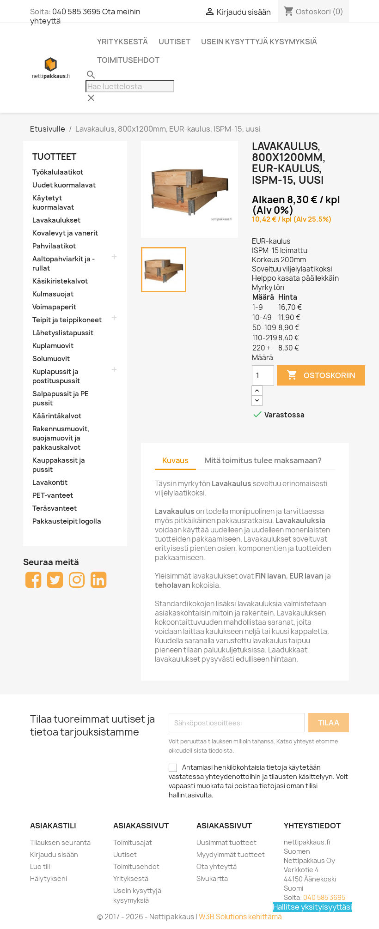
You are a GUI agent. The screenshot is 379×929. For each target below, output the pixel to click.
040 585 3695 (76, 11)
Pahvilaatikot (54, 246)
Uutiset (174, 41)
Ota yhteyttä (216, 866)
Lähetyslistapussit (62, 333)
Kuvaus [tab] (175, 460)
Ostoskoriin (321, 374)
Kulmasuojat (52, 294)
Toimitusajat (132, 842)
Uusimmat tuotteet (226, 842)
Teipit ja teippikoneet (67, 320)
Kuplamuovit (52, 345)
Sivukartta (212, 878)
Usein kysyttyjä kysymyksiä (259, 41)
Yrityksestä (122, 41)
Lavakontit (49, 482)
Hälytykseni (48, 878)
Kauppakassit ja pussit (58, 465)
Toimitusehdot (128, 60)
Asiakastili (53, 825)
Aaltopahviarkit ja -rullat (63, 263)
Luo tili (40, 866)
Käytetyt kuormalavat (53, 202)
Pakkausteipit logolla (66, 521)
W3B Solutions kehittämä (240, 917)
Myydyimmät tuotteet (230, 854)
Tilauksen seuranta (60, 842)
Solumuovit (51, 358)
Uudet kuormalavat (64, 185)
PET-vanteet (52, 495)
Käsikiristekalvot (60, 281)
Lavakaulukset (56, 220)
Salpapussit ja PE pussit (60, 398)
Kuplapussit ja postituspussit (56, 376)
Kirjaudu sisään (54, 854)
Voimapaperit (54, 307)
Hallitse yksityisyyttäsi (312, 907)
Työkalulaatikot (57, 172)
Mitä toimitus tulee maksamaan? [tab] (263, 460)
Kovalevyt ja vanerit (65, 233)
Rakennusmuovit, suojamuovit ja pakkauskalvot (60, 438)
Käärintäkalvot (56, 416)
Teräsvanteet (54, 508)
